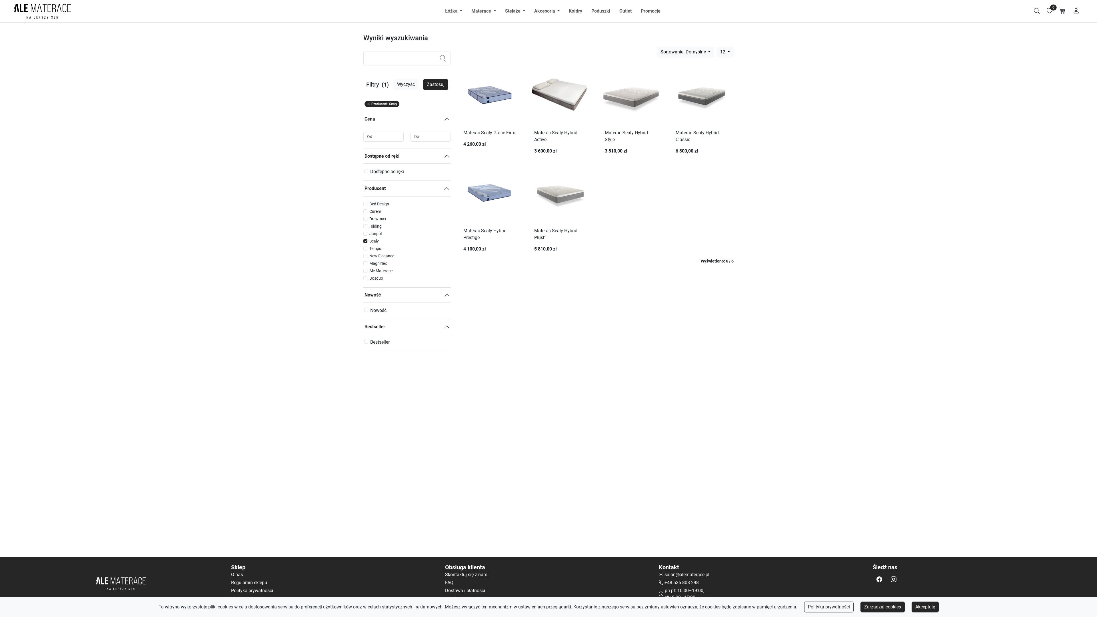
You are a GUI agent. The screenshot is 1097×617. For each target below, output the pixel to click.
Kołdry (575, 11)
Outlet (625, 11)
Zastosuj (436, 84)
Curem (375, 211)
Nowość (373, 295)
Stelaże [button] (513, 11)
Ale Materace (381, 271)
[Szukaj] (1036, 11)
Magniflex (378, 263)
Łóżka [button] (452, 11)
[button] (879, 579)
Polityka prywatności (829, 607)
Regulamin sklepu (249, 582)
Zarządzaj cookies (882, 607)
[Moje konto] (1076, 11)
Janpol (375, 233)
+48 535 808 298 (681, 582)
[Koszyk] (1062, 11)
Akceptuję (925, 607)
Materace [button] (481, 11)
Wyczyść (406, 84)
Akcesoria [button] (545, 11)
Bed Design (379, 204)
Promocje (650, 11)
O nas (237, 574)
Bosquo (376, 278)
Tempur (376, 248)
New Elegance (381, 256)
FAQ (449, 582)
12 (723, 52)
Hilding (375, 226)
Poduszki (600, 11)
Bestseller (375, 326)
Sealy (374, 241)
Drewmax (377, 219)
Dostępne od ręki (382, 156)
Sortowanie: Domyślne (683, 52)
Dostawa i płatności (465, 590)
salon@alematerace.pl (686, 574)
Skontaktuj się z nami (467, 574)
